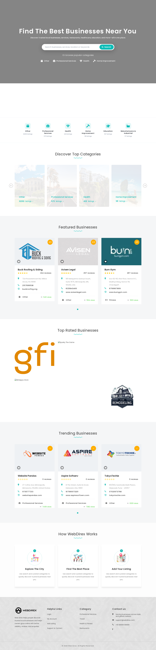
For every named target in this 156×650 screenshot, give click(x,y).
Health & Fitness (86, 623)
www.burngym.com (118, 292)
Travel (82, 619)
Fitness (112, 300)
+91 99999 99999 (122, 625)
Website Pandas (27, 475)
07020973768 (115, 491)
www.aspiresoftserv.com (77, 495)
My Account (52, 619)
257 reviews (89, 273)
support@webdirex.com (125, 620)
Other (22, 197)
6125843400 (71, 288)
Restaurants (84, 628)
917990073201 (72, 491)
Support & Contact (54, 628)
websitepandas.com (32, 495)
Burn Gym (110, 269)
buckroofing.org (29, 289)
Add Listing (51, 623)
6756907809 (115, 288)
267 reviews (132, 273)
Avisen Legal (68, 269)
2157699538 (27, 285)
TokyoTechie (112, 475)
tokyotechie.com (117, 495)
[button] (145, 186)
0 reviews (46, 479)
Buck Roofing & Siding (30, 269)
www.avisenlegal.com (76, 292)
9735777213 (27, 491)
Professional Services (62, 197)
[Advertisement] (78, 100)
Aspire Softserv (69, 475)
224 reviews (45, 273)
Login (49, 614)
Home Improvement (126, 197)
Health (86, 197)
